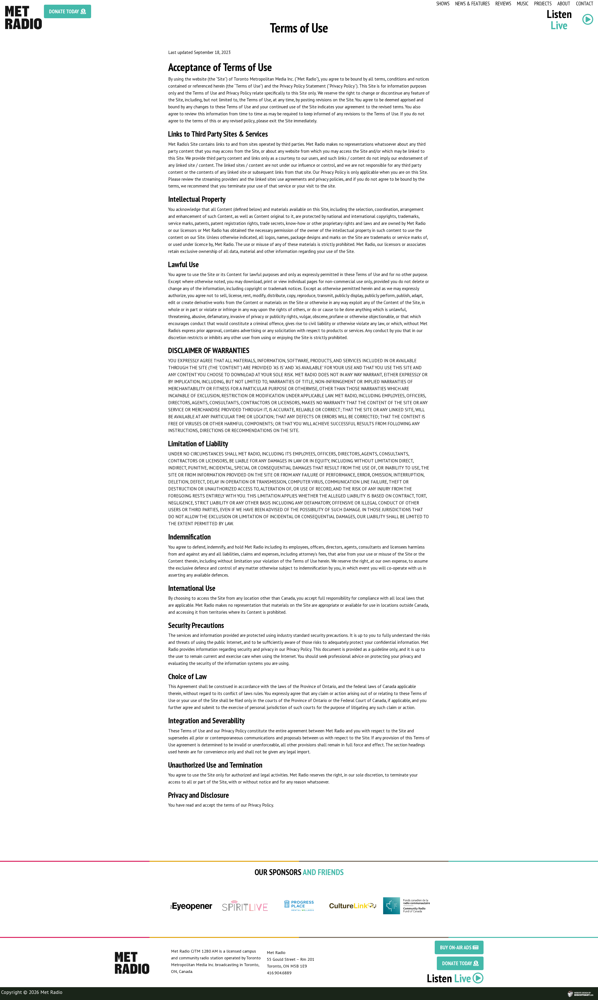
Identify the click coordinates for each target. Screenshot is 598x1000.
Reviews (503, 3)
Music (522, 3)
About (563, 3)
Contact (584, 3)
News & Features (472, 3)
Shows (442, 3)
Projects (543, 3)
